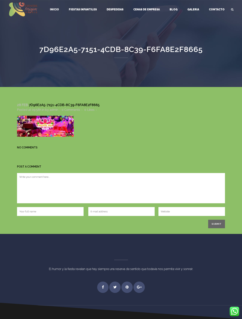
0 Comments (71, 110)
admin (54, 110)
